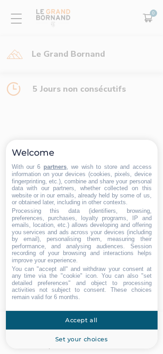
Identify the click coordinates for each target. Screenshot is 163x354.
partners (55, 166)
